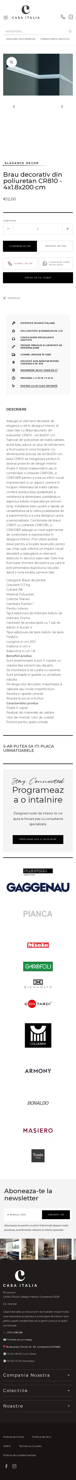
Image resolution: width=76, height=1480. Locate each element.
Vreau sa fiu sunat (38, 277)
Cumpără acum (20, 246)
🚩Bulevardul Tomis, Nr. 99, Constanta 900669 (31, 1346)
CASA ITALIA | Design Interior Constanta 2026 (31, 1296)
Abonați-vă (56, 1214)
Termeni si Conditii (30, 1446)
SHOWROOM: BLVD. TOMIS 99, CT (39, 370)
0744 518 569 (15, 1332)
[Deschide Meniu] (5, 18)
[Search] (70, 31)
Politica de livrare (13, 1436)
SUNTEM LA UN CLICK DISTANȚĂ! (39, 385)
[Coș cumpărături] (70, 18)
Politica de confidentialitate (19, 1455)
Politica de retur (42, 1436)
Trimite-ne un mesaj (19, 1339)
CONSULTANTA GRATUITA (55, 39)
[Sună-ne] (63, 18)
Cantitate (9, 220)
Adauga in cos (55, 246)
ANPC (7, 1446)
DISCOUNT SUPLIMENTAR (20, 39)
